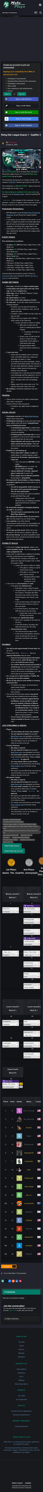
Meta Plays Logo (16, 736)
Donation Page (19, 194)
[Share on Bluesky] (2, 1281)
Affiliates (21, 1380)
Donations (21, 1373)
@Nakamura (24, 653)
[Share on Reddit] (13, 1281)
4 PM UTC (12, 182)
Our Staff (21, 1396)
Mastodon (21, 1357)
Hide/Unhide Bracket (11, 846)
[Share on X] (6, 1281)
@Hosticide (6, 200)
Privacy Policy (17, 1483)
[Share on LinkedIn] (16, 1281)
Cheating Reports (21, 1426)
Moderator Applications (21, 1415)
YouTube (21, 1342)
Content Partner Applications (21, 1411)
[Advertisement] (21, 38)
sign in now (12, 1310)
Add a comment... (13, 1319)
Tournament (6, 276)
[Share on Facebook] (9, 1281)
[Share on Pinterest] (20, 1281)
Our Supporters (21, 1399)
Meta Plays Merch (21, 1384)
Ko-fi (21, 1376)
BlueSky (21, 1353)
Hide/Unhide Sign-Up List (13, 851)
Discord (21, 1349)
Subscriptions (21, 1369)
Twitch (21, 1346)
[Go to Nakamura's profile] (3, 143)
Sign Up (21, 94)
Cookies (28, 1483)
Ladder (15, 276)
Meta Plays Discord (31, 416)
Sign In (7, 94)
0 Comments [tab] (10, 1292)
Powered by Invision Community (21, 1487)
